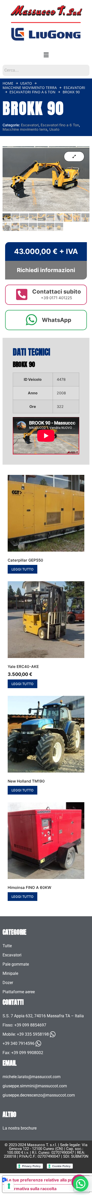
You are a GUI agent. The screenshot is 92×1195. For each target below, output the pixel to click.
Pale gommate (16, 964)
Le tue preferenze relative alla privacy (44, 1179)
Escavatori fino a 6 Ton (32, 92)
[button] (46, 55)
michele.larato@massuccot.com (32, 1076)
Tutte (7, 945)
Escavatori (74, 87)
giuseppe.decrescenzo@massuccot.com (39, 1095)
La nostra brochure (20, 1128)
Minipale (10, 973)
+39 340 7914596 (18, 1043)
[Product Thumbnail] (74, 156)
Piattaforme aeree (19, 991)
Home (8, 83)
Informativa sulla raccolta (31, 1188)
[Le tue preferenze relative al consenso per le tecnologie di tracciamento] (9, 1186)
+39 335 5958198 (33, 1034)
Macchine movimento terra (30, 87)
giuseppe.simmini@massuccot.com (35, 1086)
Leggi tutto (22, 569)
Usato (26, 83)
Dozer (8, 982)
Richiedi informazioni (46, 270)
